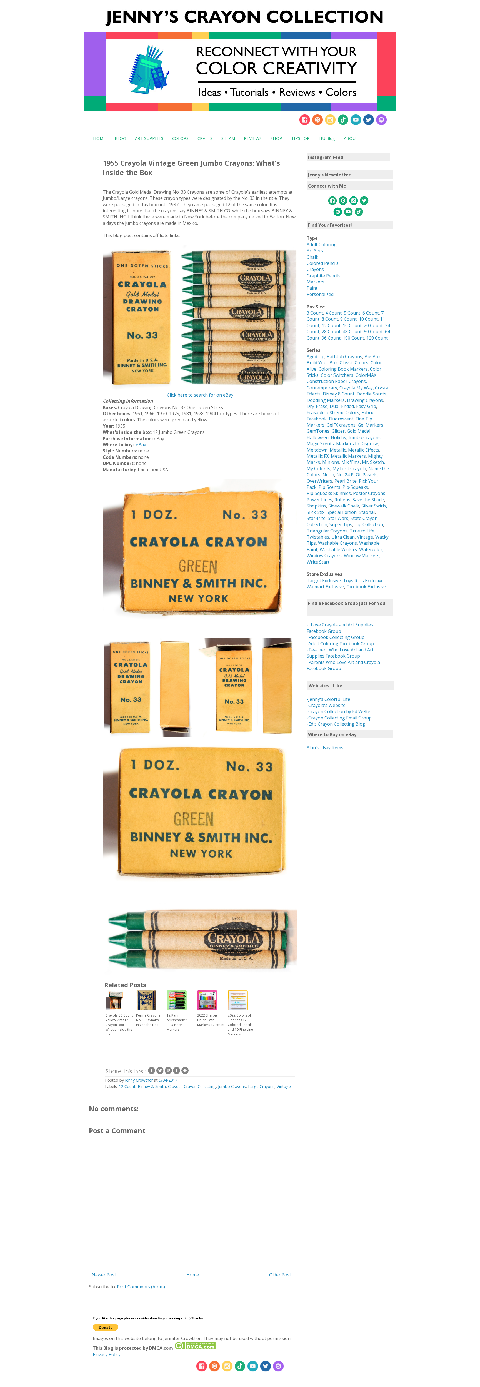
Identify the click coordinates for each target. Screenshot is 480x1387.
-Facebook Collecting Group (335, 637)
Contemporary (322, 388)
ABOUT (351, 138)
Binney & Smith (152, 1086)
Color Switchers (337, 375)
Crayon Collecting (200, 1086)
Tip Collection (368, 524)
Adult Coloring (322, 244)
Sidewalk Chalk (343, 506)
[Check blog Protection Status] (195, 1348)
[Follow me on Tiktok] (343, 124)
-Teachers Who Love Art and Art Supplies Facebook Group (340, 653)
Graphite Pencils (324, 276)
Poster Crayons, (369, 493)
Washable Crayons (337, 543)
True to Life (362, 531)
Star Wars (338, 518)
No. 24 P (345, 475)
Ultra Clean (343, 537)
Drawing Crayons (365, 400)
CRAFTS (205, 138)
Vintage (284, 1086)
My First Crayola (349, 468)
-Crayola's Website (326, 705)
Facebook (317, 419)
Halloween (318, 437)
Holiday (338, 437)
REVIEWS (253, 138)
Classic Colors (354, 363)
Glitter (338, 431)
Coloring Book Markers (343, 369)
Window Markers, (362, 555)
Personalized (320, 294)
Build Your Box (322, 363)
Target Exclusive (324, 580)
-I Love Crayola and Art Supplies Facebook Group (340, 628)
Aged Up (315, 356)
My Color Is (318, 468)
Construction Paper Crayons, (337, 381)
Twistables (318, 537)
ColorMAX (366, 375)
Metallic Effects (363, 450)
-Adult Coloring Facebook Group (340, 644)
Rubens (342, 500)
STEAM (228, 138)
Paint (312, 288)
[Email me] (381, 124)
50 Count (373, 331)
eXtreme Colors (343, 412)
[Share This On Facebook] (152, 1073)
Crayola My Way (356, 388)
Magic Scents (320, 443)
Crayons (315, 269)
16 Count (352, 325)
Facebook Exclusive (366, 587)
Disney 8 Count (338, 394)
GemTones (318, 431)
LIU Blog (327, 138)
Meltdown (317, 450)
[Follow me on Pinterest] (318, 124)
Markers (315, 282)
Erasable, (317, 412)
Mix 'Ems (350, 462)
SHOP (276, 138)
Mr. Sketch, (373, 462)
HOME (99, 138)
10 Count (368, 319)
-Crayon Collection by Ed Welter (339, 711)
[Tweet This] (160, 1073)
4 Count (333, 313)
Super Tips (340, 524)
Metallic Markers (348, 456)
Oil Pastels (367, 475)
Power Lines (319, 500)
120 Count (377, 338)
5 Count (352, 313)
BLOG (120, 138)
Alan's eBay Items (325, 747)
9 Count (348, 319)
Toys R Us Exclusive (363, 580)
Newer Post (104, 1275)
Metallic (338, 450)
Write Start (318, 562)
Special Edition (342, 512)
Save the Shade (368, 500)
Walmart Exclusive (325, 587)
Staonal (367, 512)
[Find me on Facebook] (305, 124)
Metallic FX (318, 456)
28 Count (331, 331)
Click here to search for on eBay (200, 395)
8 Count (330, 319)
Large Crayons (261, 1086)
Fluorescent (341, 419)
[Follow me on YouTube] (356, 124)
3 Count (315, 313)
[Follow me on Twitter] (368, 124)
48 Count (352, 331)
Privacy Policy (107, 1354)
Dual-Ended (342, 406)
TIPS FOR (300, 138)
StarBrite (316, 518)
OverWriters (319, 481)
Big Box (372, 356)
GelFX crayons (341, 425)
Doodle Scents (371, 394)
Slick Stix (315, 512)
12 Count (127, 1086)
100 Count (353, 338)
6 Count (370, 313)
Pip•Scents (329, 487)
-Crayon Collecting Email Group (339, 718)
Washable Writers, (339, 549)
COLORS (180, 138)
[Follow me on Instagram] (330, 124)
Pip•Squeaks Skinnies (329, 493)
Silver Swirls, (374, 506)
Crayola (175, 1086)
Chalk (312, 257)
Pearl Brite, (346, 481)
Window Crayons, (325, 555)
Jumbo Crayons (232, 1086)
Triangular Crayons (327, 531)
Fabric (367, 412)
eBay (141, 445)
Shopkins (316, 506)
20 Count (373, 325)
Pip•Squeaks (355, 487)
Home (192, 1275)
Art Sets (315, 251)
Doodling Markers (326, 400)
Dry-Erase (317, 406)
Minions (330, 462)
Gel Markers (370, 425)
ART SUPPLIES (149, 138)
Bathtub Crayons (344, 356)
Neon (328, 475)
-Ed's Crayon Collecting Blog (336, 724)
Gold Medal (358, 431)
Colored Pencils (323, 263)
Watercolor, (371, 549)
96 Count (331, 338)
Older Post (280, 1275)
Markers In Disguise (357, 443)
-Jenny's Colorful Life (328, 699)
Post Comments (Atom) (141, 1287)
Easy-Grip (366, 406)
